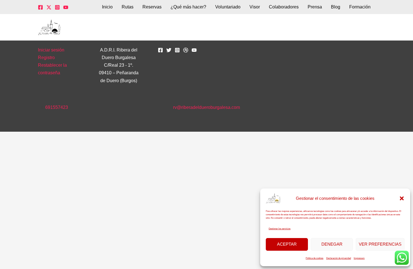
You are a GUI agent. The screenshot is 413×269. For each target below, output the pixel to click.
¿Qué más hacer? (188, 7)
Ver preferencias (380, 244)
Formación (360, 7)
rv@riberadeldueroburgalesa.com (206, 107)
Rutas (127, 7)
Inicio (107, 7)
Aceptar (287, 244)
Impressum (359, 258)
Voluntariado (227, 7)
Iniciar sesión (51, 50)
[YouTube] (65, 7)
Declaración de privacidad (338, 258)
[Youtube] (194, 50)
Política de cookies (314, 258)
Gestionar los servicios (280, 228)
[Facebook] (40, 7)
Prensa (315, 7)
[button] (402, 198)
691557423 (56, 107)
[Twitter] (48, 7)
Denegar (331, 244)
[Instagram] (57, 7)
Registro (46, 57)
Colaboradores (284, 7)
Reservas (152, 7)
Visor (254, 7)
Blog (335, 7)
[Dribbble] (185, 50)
